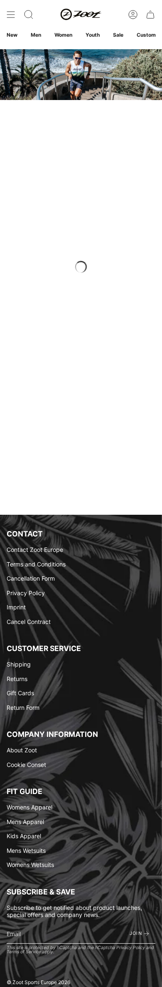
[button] (29, 14)
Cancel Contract (29, 621)
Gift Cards (20, 692)
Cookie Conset (26, 764)
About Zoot (22, 750)
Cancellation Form (31, 578)
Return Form (23, 707)
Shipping (19, 664)
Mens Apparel (25, 821)
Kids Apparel (24, 835)
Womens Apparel (29, 807)
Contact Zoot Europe (35, 549)
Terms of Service (24, 951)
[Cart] (150, 14)
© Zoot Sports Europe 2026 (38, 982)
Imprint (16, 607)
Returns (17, 678)
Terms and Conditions (36, 564)
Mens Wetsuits (26, 850)
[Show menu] (11, 14)
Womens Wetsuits (30, 864)
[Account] (133, 14)
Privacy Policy (26, 592)
